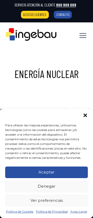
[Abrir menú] (82, 35)
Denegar (46, 186)
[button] (85, 115)
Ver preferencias (46, 200)
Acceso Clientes (34, 14)
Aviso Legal (78, 211)
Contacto (62, 14)
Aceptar (46, 172)
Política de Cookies (19, 211)
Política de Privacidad (52, 211)
